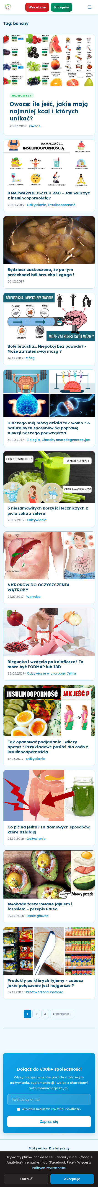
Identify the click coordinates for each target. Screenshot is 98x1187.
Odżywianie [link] (36, 205)
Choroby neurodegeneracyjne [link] (66, 440)
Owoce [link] (35, 126)
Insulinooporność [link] (61, 205)
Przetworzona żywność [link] (44, 992)
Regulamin (43, 1109)
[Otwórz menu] (89, 7)
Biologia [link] (33, 440)
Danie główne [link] (37, 916)
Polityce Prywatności (49, 1168)
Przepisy (61, 7)
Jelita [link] (71, 673)
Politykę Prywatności (66, 1109)
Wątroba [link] (33, 597)
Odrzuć (26, 1179)
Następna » (62, 1014)
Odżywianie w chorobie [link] (46, 673)
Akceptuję (72, 1179)
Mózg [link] (30, 358)
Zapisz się (49, 1121)
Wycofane (37, 7)
